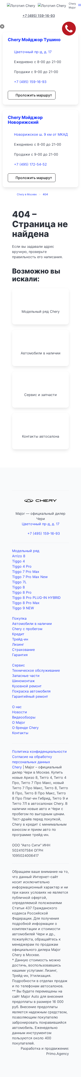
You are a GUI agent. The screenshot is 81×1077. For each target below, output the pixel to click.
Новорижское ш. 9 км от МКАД (41, 134)
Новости (19, 712)
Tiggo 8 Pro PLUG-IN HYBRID (36, 597)
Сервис (18, 665)
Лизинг (18, 644)
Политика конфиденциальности (39, 751)
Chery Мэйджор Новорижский (25, 120)
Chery (17, 767)
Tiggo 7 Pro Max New (30, 577)
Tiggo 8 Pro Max (26, 603)
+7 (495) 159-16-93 (30, 82)
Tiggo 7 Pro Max (25, 571)
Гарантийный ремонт (30, 696)
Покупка (19, 618)
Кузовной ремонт (27, 686)
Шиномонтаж (23, 681)
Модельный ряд (25, 551)
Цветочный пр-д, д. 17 (33, 52)
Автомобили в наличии (32, 623)
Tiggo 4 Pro (22, 566)
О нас (17, 707)
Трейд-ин (20, 639)
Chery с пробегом (27, 629)
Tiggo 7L (19, 582)
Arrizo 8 (18, 556)
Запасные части (26, 675)
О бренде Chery (25, 727)
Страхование (23, 649)
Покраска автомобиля (31, 691)
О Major (18, 722)
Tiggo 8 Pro (22, 592)
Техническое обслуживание (36, 670)
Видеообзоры (23, 717)
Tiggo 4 (18, 561)
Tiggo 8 (18, 587)
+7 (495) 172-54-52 (30, 164)
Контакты (20, 733)
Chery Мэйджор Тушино (34, 39)
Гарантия (20, 655)
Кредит (18, 634)
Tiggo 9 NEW (23, 608)
